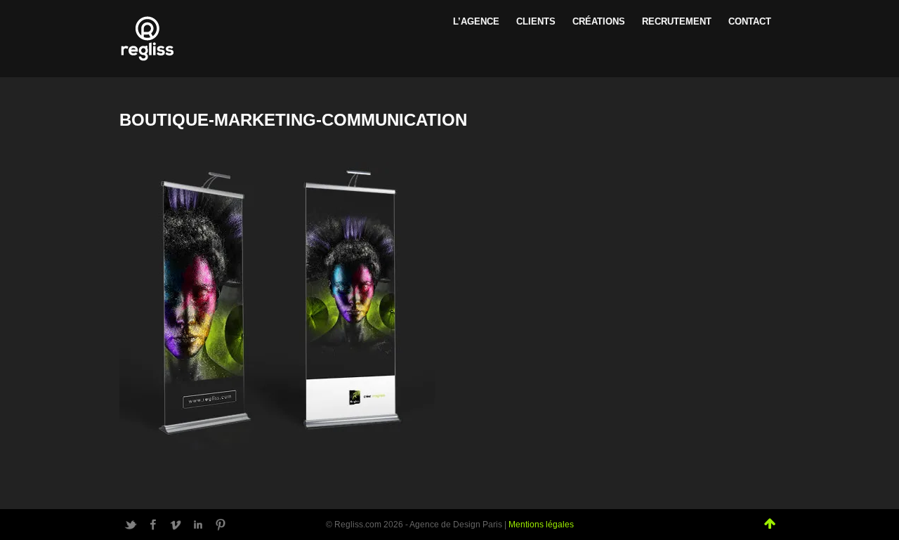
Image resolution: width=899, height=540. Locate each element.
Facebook (153, 524)
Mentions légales (541, 524)
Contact (749, 21)
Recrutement (676, 21)
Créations (598, 21)
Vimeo (175, 524)
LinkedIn (198, 524)
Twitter (130, 524)
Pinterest (220, 524)
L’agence (476, 21)
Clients (536, 21)
